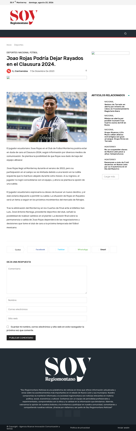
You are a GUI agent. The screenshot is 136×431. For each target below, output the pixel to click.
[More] (113, 249)
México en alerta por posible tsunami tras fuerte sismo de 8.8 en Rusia (115, 121)
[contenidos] (9, 71)
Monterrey (110, 147)
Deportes (18, 44)
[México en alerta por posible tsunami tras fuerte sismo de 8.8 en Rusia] (97, 120)
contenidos (21, 71)
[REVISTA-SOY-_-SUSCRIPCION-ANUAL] (110, 70)
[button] (125, 33)
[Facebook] (119, 2)
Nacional (23, 52)
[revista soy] (47, 84)
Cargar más (109, 176)
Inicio (9, 44)
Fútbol (34, 52)
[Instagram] (123, 2)
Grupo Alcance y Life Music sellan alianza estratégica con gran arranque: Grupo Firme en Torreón (116, 136)
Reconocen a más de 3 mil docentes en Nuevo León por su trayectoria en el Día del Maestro (116, 165)
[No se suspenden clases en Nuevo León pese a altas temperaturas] (97, 150)
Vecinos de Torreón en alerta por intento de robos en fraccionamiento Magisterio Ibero (116, 107)
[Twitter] (127, 2)
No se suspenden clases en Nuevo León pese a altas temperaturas (115, 152)
